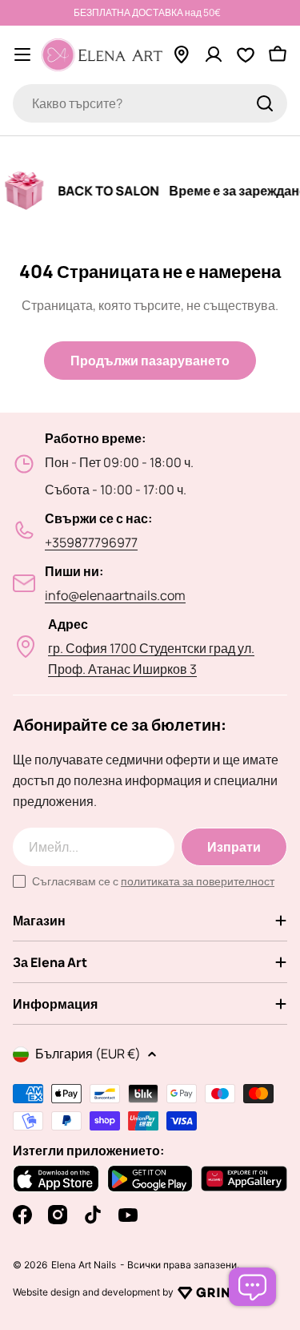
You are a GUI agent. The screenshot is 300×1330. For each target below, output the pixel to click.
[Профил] (213, 54)
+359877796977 (91, 542)
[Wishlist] (245, 54)
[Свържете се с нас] (252, 1287)
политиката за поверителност (197, 881)
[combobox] (150, 103)
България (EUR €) (88, 1053)
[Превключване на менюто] (22, 54)
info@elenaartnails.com (115, 595)
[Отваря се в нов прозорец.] (209, 1292)
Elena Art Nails (83, 1265)
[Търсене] (264, 103)
